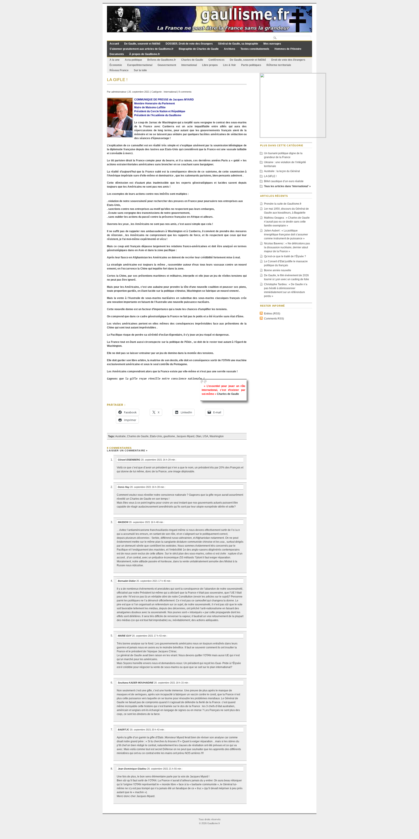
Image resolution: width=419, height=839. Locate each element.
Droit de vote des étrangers (288, 59)
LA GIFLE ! (270, 176)
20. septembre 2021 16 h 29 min (158, 459)
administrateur (118, 91)
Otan (198, 436)
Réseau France (119, 70)
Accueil (114, 43)
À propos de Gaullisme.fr (144, 54)
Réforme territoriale (278, 65)
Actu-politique (133, 59)
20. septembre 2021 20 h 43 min (147, 729)
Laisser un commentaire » (127, 450)
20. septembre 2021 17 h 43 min (149, 635)
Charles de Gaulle (192, 59)
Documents (117, 54)
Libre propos (210, 65)
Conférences (216, 59)
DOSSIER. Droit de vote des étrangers (189, 43)
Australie (120, 436)
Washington (217, 436)
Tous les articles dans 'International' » (287, 186)
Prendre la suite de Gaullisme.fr (282, 203)
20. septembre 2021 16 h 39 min (147, 487)
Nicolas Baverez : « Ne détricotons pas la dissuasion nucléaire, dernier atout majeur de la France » (287, 247)
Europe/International (139, 65)
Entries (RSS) (272, 313)
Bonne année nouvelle (277, 270)
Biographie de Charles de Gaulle (199, 48)
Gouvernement (167, 65)
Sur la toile (140, 70)
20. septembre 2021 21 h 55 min (164, 768)
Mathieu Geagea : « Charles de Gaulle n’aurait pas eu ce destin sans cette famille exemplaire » (287, 221)
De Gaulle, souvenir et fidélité (142, 43)
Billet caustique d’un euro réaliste (284, 181)
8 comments (185, 91)
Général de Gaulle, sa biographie (238, 43)
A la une (115, 59)
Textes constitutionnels (254, 48)
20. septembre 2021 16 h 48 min (146, 522)
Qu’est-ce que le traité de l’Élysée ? (285, 256)
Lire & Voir (229, 65)
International (189, 65)
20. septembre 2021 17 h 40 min (153, 581)
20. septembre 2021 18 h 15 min (171, 682)
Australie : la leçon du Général (282, 171)
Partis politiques (251, 65)
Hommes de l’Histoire (288, 48)
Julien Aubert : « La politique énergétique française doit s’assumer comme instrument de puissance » (286, 234)
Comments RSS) (274, 318)
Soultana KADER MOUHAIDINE (135, 682)
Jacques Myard (185, 436)
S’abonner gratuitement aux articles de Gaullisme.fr (141, 48)
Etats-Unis (156, 436)
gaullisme (169, 436)
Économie (116, 65)
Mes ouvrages (272, 43)
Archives (229, 48)
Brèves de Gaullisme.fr (161, 59)
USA (205, 436)
